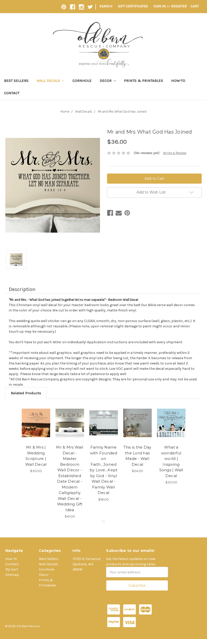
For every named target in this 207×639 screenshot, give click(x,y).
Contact (11, 93)
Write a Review (174, 153)
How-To (178, 80)
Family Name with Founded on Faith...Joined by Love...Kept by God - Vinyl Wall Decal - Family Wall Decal (104, 470)
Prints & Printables (143, 80)
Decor (106, 80)
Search (105, 6)
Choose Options (35, 423)
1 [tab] (103, 521)
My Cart (11, 569)
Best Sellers (16, 80)
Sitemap (12, 575)
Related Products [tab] (26, 393)
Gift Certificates (133, 6)
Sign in (159, 6)
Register (179, 6)
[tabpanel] (36, 439)
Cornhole (82, 80)
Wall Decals (49, 80)
